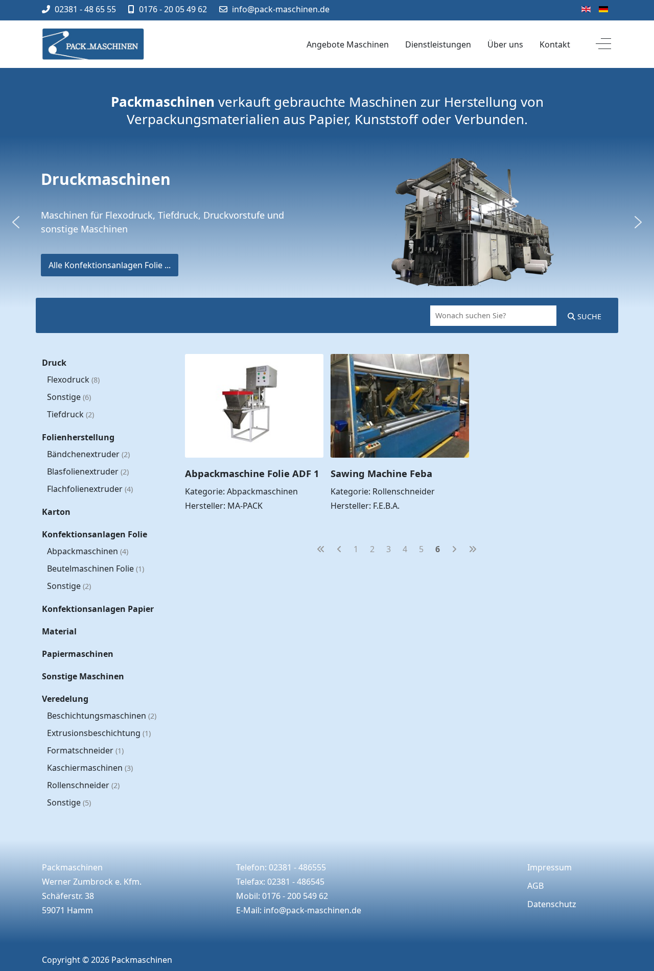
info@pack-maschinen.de (281, 9)
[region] (327, 222)
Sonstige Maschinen (83, 676)
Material (59, 631)
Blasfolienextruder (88, 471)
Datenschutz (551, 904)
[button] (16, 222)
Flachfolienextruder (90, 488)
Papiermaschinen (77, 653)
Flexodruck (73, 379)
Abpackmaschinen (87, 551)
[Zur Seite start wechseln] (321, 549)
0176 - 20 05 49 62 (173, 9)
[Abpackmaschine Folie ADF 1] (254, 361)
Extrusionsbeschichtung (99, 733)
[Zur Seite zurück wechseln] (339, 549)
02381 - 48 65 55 (85, 9)
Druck (54, 362)
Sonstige (69, 396)
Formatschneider (85, 750)
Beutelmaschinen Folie (95, 568)
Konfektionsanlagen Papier (98, 608)
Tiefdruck (70, 414)
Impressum (549, 867)
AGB (535, 885)
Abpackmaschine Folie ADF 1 (252, 473)
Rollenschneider (83, 785)
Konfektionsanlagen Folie (94, 534)
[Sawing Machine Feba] (400, 361)
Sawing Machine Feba (381, 473)
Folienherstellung (78, 437)
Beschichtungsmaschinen (101, 715)
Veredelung (65, 698)
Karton (56, 511)
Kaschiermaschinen (90, 767)
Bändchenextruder (88, 454)
